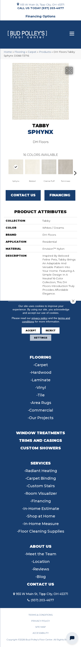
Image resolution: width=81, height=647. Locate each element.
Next (75, 167)
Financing (60, 195)
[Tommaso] (65, 166)
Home (8, 51)
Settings (40, 337)
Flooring (20, 51)
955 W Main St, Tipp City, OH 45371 (42, 4)
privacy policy (39, 317)
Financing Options (40, 16)
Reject (51, 330)
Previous (5, 167)
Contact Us (23, 195)
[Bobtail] (32, 166)
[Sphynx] (16, 166)
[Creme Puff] (49, 166)
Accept (31, 330)
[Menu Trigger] (72, 33)
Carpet (32, 51)
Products (45, 51)
